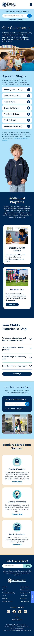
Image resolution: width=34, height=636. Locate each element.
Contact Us (23, 595)
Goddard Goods (7, 601)
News (4, 590)
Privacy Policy (9, 627)
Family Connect (25, 593)
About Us (5, 587)
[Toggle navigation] (31, 4)
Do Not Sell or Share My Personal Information (17, 630)
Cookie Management (16, 628)
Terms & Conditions (22, 627)
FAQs (4, 595)
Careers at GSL (24, 587)
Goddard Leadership (8, 593)
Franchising (23, 598)
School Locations (25, 590)
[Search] (29, 16)
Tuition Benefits (24, 601)
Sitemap (4, 598)
